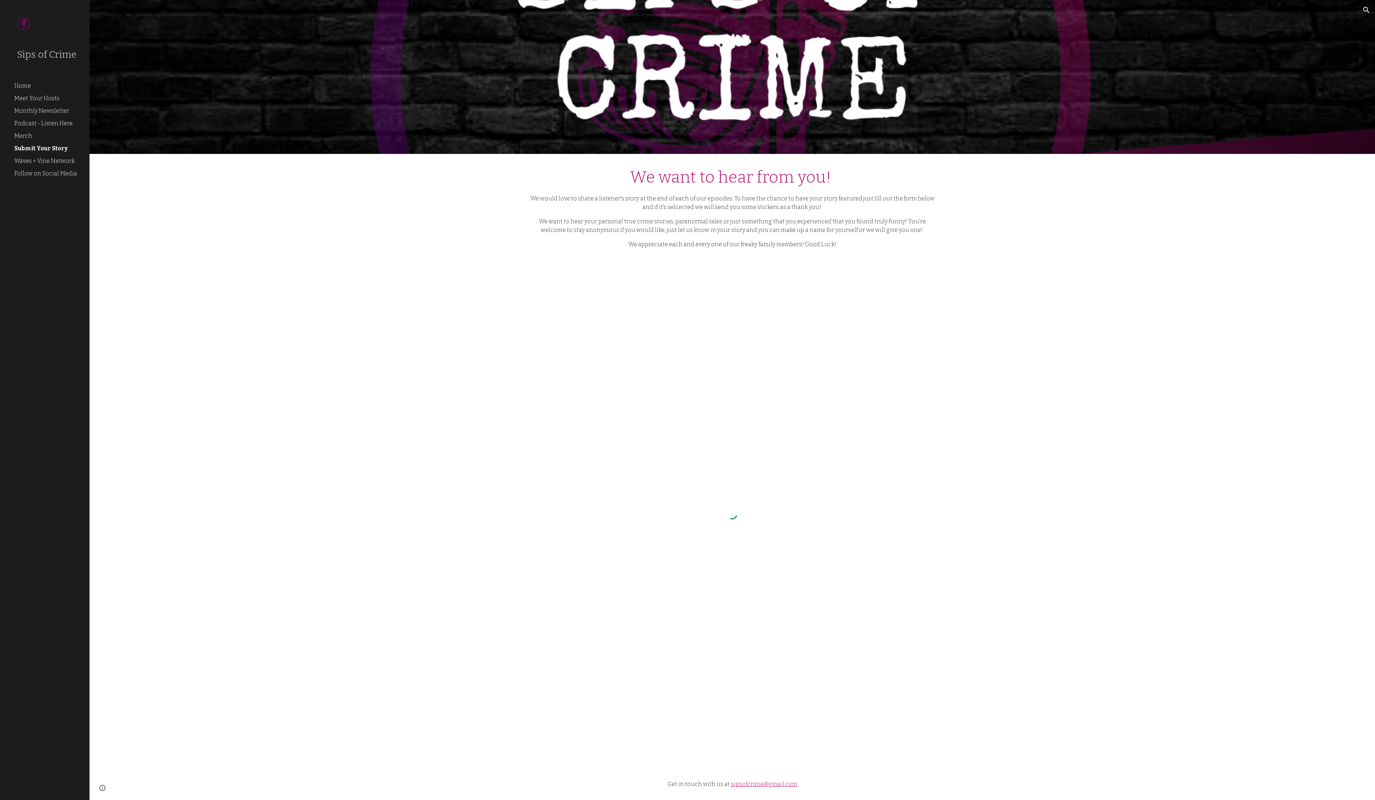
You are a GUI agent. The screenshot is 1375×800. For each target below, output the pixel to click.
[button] (1366, 10)
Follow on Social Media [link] (45, 173)
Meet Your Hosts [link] (36, 98)
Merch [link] (23, 135)
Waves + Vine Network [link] (44, 160)
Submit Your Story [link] (41, 148)
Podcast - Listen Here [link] (43, 123)
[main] (732, 207)
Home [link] (22, 85)
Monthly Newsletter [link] (41, 110)
